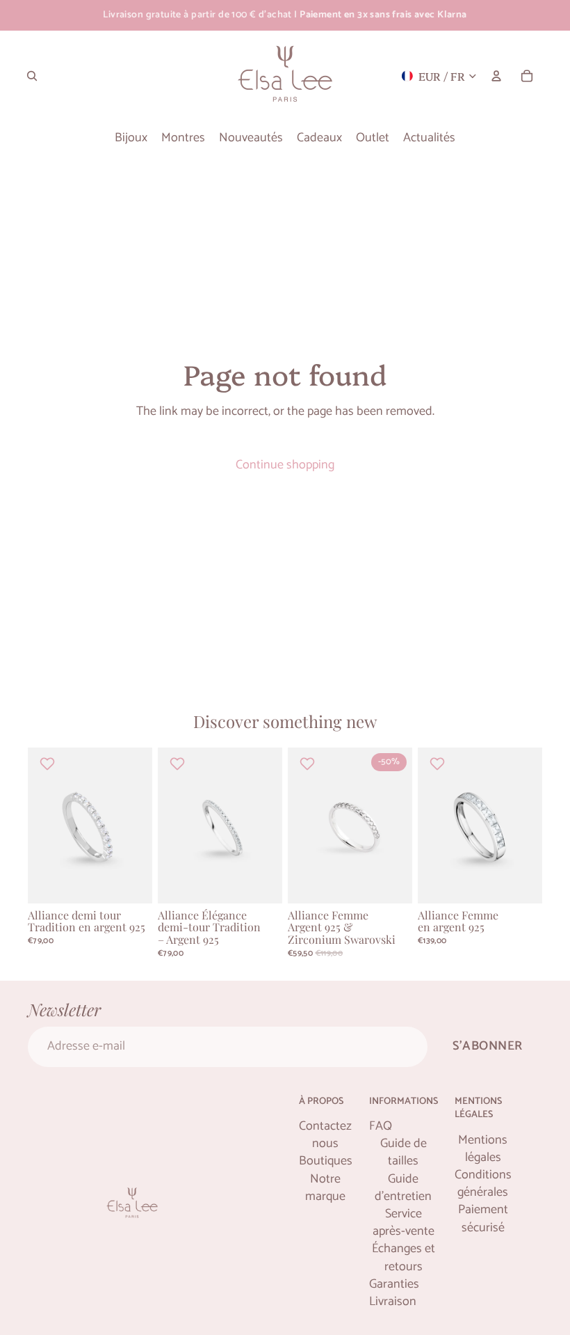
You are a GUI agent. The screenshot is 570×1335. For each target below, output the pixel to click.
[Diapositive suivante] (141, 825)
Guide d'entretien (403, 1188)
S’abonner (488, 1046)
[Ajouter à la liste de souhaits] (49, 764)
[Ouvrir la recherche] (32, 76)
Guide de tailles (403, 1152)
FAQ (380, 1126)
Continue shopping (285, 465)
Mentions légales (482, 1149)
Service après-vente (403, 1223)
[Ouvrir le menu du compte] (496, 76)
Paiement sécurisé (483, 1218)
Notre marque (325, 1188)
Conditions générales (483, 1184)
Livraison (392, 1302)
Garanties (394, 1284)
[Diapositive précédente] (38, 825)
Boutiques (325, 1161)
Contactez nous (325, 1135)
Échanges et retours (403, 1257)
